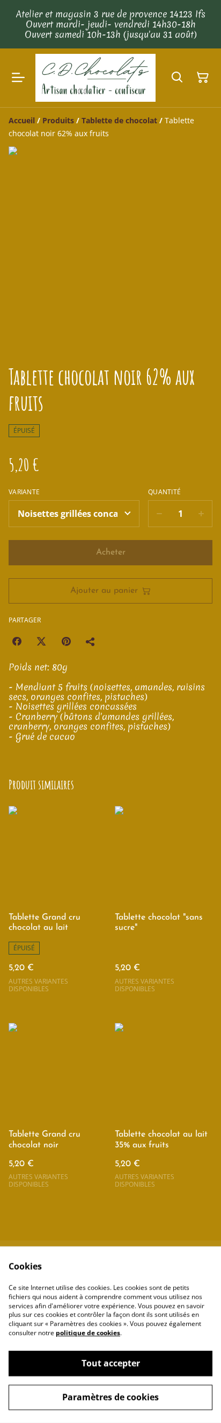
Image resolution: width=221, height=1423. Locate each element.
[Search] (177, 77)
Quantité (164, 492)
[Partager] (91, 641)
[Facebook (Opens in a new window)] (17, 641)
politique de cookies (88, 1332)
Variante (24, 492)
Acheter (111, 552)
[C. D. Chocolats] (95, 78)
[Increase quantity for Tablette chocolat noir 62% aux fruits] (201, 513)
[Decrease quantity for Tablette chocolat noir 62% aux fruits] (159, 513)
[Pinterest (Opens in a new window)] (66, 641)
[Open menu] (18, 77)
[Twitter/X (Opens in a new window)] (41, 641)
